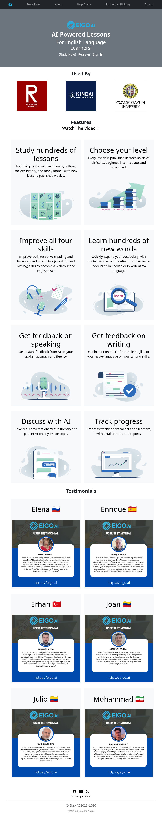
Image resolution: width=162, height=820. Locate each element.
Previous (4, 95)
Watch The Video (79, 128)
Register (84, 54)
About (58, 4)
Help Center (84, 4)
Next (157, 95)
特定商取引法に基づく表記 (81, 810)
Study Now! (33, 4)
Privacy (86, 796)
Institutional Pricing (118, 4)
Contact (149, 4)
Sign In (98, 54)
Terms (75, 796)
